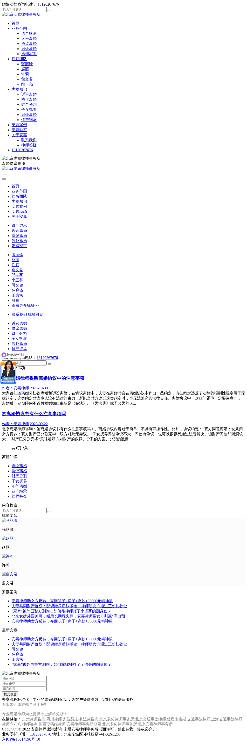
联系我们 (29, 140)
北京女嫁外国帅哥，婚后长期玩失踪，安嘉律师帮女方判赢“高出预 (68, 616)
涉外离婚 (29, 49)
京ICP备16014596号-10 (21, 739)
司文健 (17, 285)
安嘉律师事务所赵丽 (84, 724)
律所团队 (19, 196)
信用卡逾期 (177, 719)
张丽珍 (27, 64)
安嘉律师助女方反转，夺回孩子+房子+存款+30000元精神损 (62, 601)
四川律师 (54, 719)
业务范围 (19, 28)
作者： (15, 388)
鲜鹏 (15, 300)
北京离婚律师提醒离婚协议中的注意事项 (43, 378)
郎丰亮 (27, 84)
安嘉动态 (19, 130)
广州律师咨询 (34, 719)
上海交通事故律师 (226, 719)
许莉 (25, 74)
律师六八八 (12, 724)
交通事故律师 (199, 719)
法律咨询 (91, 719)
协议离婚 (29, 44)
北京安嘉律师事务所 (155, 724)
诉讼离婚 (29, 38)
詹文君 (27, 79)
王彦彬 (17, 295)
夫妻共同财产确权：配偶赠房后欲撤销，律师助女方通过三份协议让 (69, 606)
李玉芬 (17, 280)
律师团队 (19, 59)
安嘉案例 (19, 125)
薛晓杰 (17, 290)
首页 (15, 23)
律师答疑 (29, 145)
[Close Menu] (4, 179)
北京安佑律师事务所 (117, 719)
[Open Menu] (4, 174)
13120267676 (22, 150)
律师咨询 (30, 724)
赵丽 (25, 69)
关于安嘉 (19, 135)
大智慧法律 (73, 719)
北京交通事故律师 (151, 719)
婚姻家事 (29, 54)
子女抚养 (29, 109)
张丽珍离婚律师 (53, 724)
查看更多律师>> (25, 305)
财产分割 (29, 104)
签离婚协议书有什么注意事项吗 (34, 413)
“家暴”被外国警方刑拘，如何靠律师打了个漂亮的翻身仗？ (61, 611)
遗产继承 (29, 33)
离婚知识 (19, 89)
